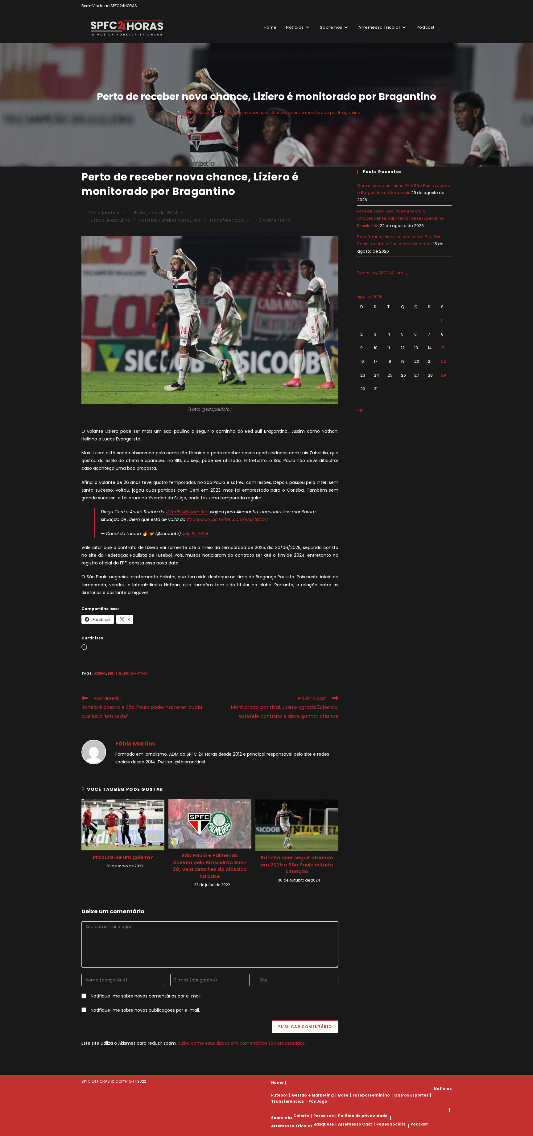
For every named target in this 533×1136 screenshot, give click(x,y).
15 (443, 348)
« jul (360, 410)
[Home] (174, 112)
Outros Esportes (411, 1095)
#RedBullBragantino (187, 512)
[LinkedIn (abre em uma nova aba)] (449, 6)
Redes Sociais (390, 1124)
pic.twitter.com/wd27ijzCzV (239, 519)
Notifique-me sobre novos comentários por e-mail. (146, 996)
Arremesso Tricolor (291, 1126)
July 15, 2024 (195, 534)
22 (443, 361)
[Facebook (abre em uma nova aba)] (435, 6)
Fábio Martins (104, 213)
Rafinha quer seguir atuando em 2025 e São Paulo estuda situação (297, 864)
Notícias (443, 1088)
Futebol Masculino (109, 220)
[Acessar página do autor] (93, 752)
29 (443, 375)
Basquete (323, 1124)
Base (343, 1095)
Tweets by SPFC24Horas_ (382, 273)
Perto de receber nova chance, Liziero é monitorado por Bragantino (292, 112)
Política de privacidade (362, 1115)
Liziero (99, 673)
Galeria (301, 1115)
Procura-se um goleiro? (123, 857)
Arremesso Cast (355, 1124)
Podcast (419, 1124)
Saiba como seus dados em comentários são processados (241, 1043)
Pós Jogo (318, 1101)
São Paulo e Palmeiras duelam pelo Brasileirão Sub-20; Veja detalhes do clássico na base (210, 866)
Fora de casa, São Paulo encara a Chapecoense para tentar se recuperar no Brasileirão (400, 218)
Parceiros (323, 1115)
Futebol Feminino (371, 1095)
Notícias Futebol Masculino (170, 220)
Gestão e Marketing (313, 1095)
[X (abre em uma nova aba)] (428, 6)
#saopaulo (198, 519)
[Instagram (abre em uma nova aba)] (442, 6)
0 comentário (275, 220)
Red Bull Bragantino (128, 673)
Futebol (279, 1095)
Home (277, 1082)
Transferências (226, 220)
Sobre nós (281, 1118)
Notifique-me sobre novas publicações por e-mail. (145, 1010)
